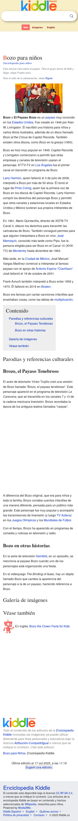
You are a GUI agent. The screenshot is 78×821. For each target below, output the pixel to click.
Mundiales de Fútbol (57, 520)
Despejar (64, 16)
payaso (50, 117)
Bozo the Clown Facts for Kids (49, 626)
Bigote (48, 78)
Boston (46, 286)
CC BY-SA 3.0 (64, 793)
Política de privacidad (16, 815)
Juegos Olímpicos (24, 520)
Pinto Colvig (23, 188)
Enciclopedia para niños (17, 63)
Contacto (39, 815)
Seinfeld (41, 556)
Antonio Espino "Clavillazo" (54, 268)
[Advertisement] (39, 42)
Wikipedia (30, 804)
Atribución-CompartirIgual (31, 743)
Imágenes (37, 27)
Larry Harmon (12, 178)
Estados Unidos (22, 122)
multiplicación (63, 299)
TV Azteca (64, 515)
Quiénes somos (49, 811)
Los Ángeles (43, 165)
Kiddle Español (12, 811)
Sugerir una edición (39, 767)
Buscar (71, 16)
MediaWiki (24, 808)
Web (25, 27)
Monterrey (19, 250)
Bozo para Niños (14, 753)
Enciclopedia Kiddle (26, 787)
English (51, 27)
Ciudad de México (37, 258)
